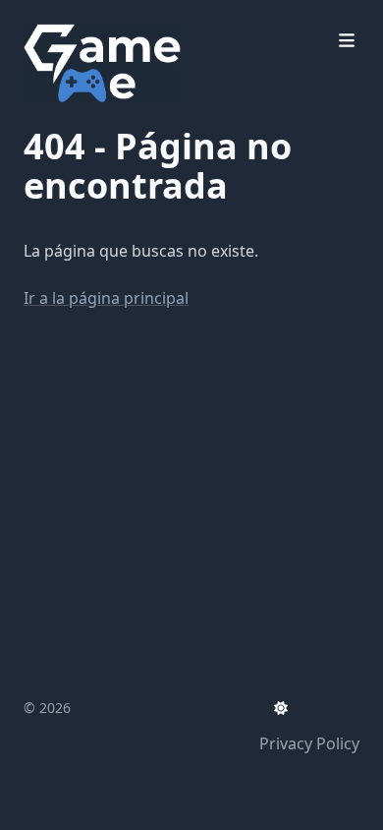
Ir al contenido (100, 18)
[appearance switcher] (280, 708)
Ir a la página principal (106, 298)
